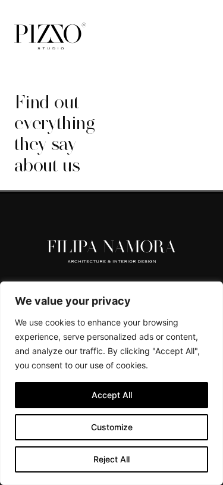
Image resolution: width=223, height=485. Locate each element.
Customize (112, 427)
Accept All (112, 395)
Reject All (111, 459)
